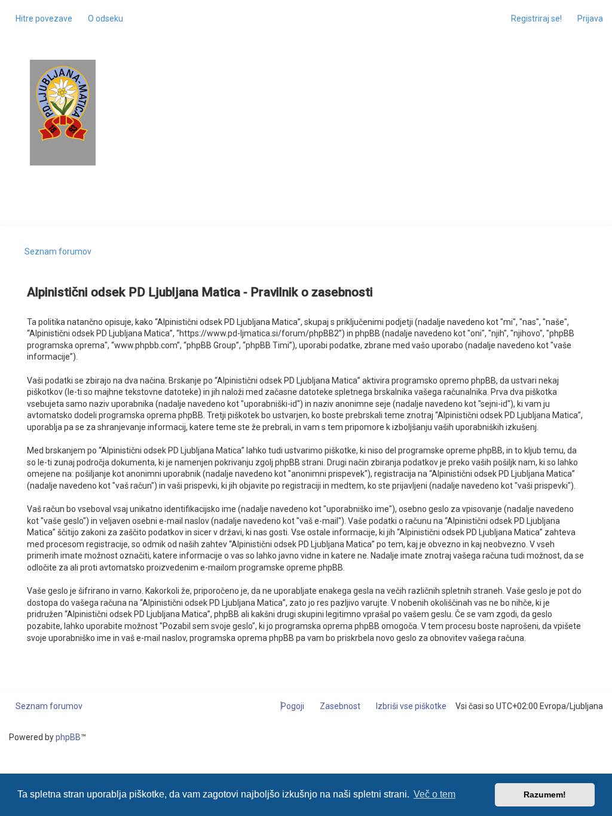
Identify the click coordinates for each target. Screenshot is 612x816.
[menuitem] (102, 18)
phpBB (68, 737)
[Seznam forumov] (63, 104)
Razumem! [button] (545, 794)
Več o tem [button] (434, 794)
